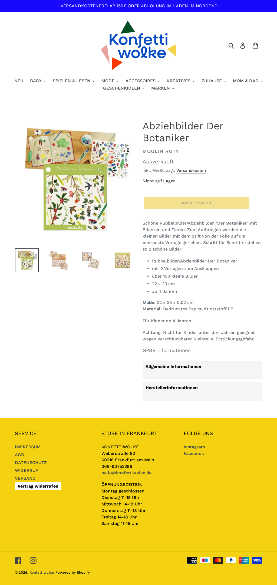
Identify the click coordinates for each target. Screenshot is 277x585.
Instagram (194, 446)
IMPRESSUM (28, 446)
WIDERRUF (26, 470)
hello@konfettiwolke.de (126, 472)
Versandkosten (191, 170)
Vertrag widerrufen (38, 486)
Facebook (194, 453)
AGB (19, 454)
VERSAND (25, 478)
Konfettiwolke (41, 572)
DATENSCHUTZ (31, 462)
